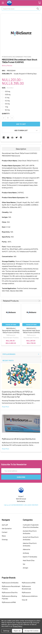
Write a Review (7, 65)
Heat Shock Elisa (28, 560)
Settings (6, 631)
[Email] (8, 137)
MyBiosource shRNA (9, 602)
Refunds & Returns (21, 618)
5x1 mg (7, 110)
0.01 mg (7, 91)
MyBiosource (26, 592)
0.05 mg (7, 94)
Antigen (25, 568)
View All (24, 600)
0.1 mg (7, 97)
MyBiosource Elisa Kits (10, 592)
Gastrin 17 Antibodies (30, 557)
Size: (7, 88)
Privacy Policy (17, 626)
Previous (36, 300)
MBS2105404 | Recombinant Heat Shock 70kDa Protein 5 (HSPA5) (10, 330)
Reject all (17, 631)
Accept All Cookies (32, 631)
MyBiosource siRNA (28, 583)
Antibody (26, 553)
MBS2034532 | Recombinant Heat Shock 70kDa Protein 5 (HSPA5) (31, 330)
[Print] (12, 137)
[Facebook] (4, 137)
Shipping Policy (21, 615)
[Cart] (39, 2)
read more (5, 407)
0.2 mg (7, 101)
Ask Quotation (7, 528)
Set (24, 564)
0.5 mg (7, 104)
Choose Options (11, 324)
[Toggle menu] (3, 3)
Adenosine (26, 549)
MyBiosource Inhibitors (30, 596)
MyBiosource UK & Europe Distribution (19, 439)
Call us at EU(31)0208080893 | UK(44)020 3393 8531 (21, 505)
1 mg (6, 107)
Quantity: (6, 113)
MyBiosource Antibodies (10, 583)
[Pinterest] (21, 137)
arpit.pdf (5, 525)
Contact (4, 532)
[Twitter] (16, 137)
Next (39, 300)
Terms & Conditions (21, 612)
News (4, 536)
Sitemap (5, 539)
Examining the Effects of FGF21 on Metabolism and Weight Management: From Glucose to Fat (18, 394)
